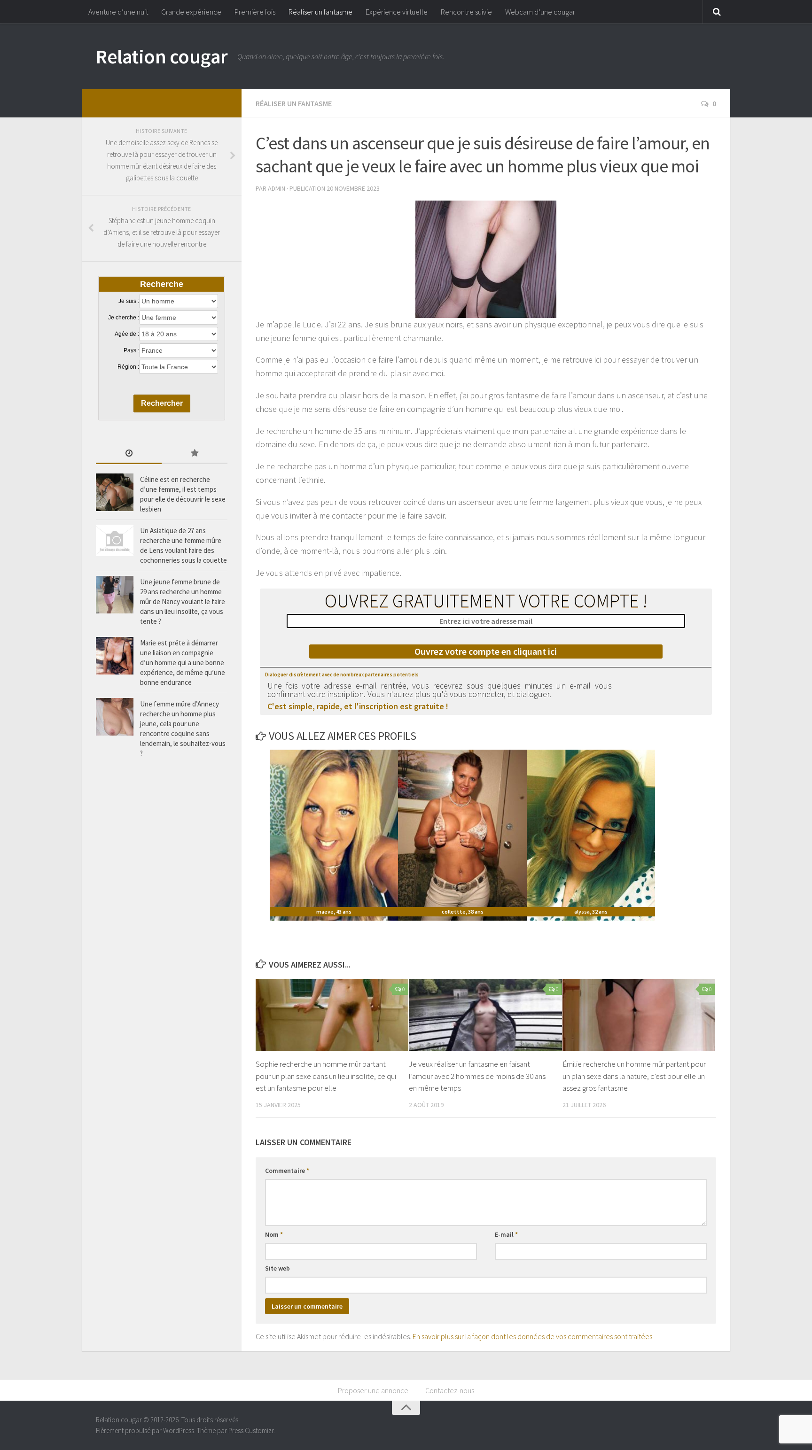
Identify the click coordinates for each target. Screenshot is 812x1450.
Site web (277, 1268)
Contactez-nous (449, 1390)
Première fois (254, 11)
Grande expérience (191, 11)
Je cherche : (123, 317)
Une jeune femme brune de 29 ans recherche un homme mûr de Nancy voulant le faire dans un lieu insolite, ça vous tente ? (182, 601)
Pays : (131, 350)
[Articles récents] (129, 454)
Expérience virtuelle (397, 11)
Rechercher (162, 403)
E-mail (506, 1234)
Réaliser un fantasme (320, 11)
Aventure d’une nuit (118, 11)
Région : (128, 367)
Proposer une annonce (373, 1390)
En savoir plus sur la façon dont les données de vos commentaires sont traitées (532, 1336)
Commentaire (287, 1170)
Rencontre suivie (466, 11)
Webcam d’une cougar (540, 11)
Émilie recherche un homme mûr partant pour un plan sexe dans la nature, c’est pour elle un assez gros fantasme (634, 1076)
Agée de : (127, 334)
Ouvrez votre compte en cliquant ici (485, 651)
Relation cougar (162, 56)
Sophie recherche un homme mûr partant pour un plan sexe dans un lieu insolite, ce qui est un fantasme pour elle (326, 1076)
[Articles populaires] (194, 454)
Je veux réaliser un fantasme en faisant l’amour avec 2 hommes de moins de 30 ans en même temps (477, 1076)
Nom (274, 1234)
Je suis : (128, 301)
